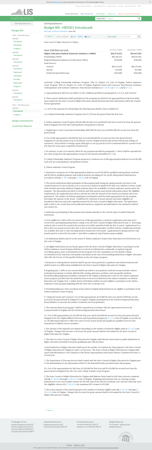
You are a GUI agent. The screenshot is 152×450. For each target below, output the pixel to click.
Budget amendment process (52, 424)
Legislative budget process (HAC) (21, 424)
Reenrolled (18, 83)
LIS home (120, 6)
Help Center (57, 2)
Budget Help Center (115, 427)
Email (88, 37)
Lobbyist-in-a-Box (79, 445)
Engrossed (18, 72)
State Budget (100, 14)
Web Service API (125, 424)
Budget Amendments (22, 120)
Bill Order (47, 31)
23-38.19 (79, 177)
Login (139, 6)
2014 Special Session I (22, 23)
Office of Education (60, 31)
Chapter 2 (17, 48)
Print (74, 37)
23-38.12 (64, 177)
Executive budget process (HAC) (21, 427)
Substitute (17, 45)
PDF (81, 37)
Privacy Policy (111, 6)
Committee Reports (22, 126)
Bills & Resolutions (87, 14)
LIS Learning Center (99, 6)
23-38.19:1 (106, 87)
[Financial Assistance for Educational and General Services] (52, 36)
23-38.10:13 (72, 379)
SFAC (94, 424)
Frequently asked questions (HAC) (54, 427)
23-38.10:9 (55, 379)
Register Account (130, 6)
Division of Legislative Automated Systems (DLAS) (102, 448)
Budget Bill (100, 18)
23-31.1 (116, 87)
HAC (90, 424)
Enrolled (17, 79)
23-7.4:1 (129, 87)
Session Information (71, 14)
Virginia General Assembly (83, 6)
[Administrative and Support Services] (46, 36)
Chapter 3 (17, 86)
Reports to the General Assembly (129, 14)
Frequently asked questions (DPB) (21, 431)
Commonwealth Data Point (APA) (21, 429)
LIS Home (69, 445)
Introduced (18, 41)
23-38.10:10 (71, 384)
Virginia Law (112, 14)
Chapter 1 (17, 114)
